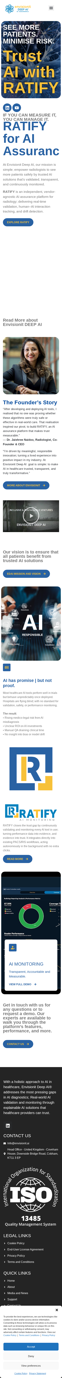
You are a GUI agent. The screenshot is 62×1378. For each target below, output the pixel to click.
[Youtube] (16, 107)
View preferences (31, 1365)
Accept (31, 1346)
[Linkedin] (7, 107)
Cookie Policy (9, 1335)
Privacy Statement (37, 1373)
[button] (57, 1310)
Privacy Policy (48, 1335)
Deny (31, 1356)
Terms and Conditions (29, 1335)
